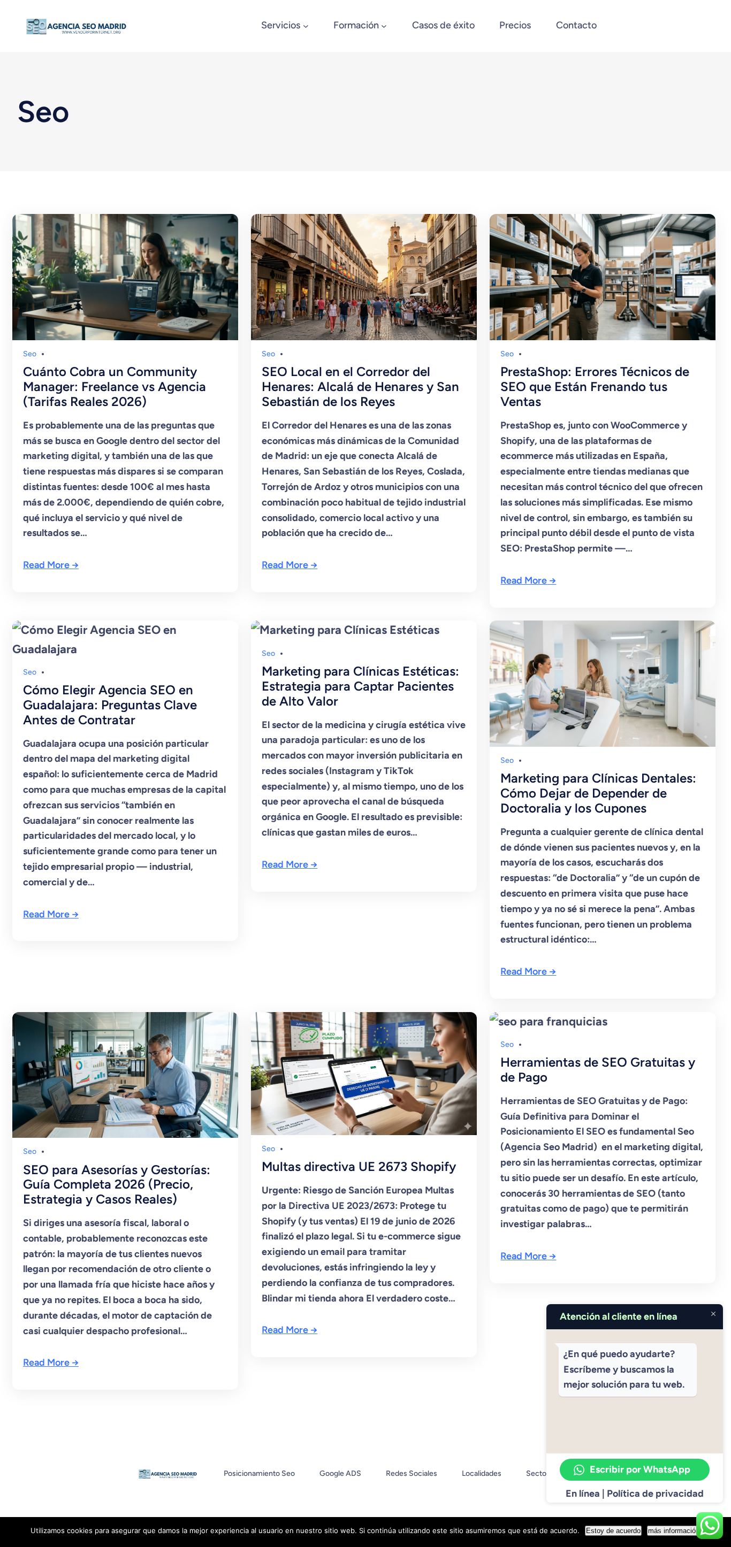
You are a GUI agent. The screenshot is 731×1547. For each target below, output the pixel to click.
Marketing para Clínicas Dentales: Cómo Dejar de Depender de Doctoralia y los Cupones (598, 793)
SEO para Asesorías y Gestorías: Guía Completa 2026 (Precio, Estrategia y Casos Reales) (116, 1184)
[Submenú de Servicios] (306, 26)
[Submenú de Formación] (384, 26)
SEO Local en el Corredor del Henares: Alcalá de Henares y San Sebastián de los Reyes (360, 386)
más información (673, 1531)
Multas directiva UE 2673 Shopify (359, 1166)
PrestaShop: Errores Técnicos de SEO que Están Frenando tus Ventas (594, 386)
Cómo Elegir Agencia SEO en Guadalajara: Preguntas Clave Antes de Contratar (110, 705)
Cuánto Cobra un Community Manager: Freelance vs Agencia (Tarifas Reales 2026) (114, 386)
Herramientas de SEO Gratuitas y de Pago (597, 1070)
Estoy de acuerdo (613, 1531)
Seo (29, 353)
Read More (46, 565)
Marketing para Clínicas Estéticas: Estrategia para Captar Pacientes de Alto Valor (360, 686)
